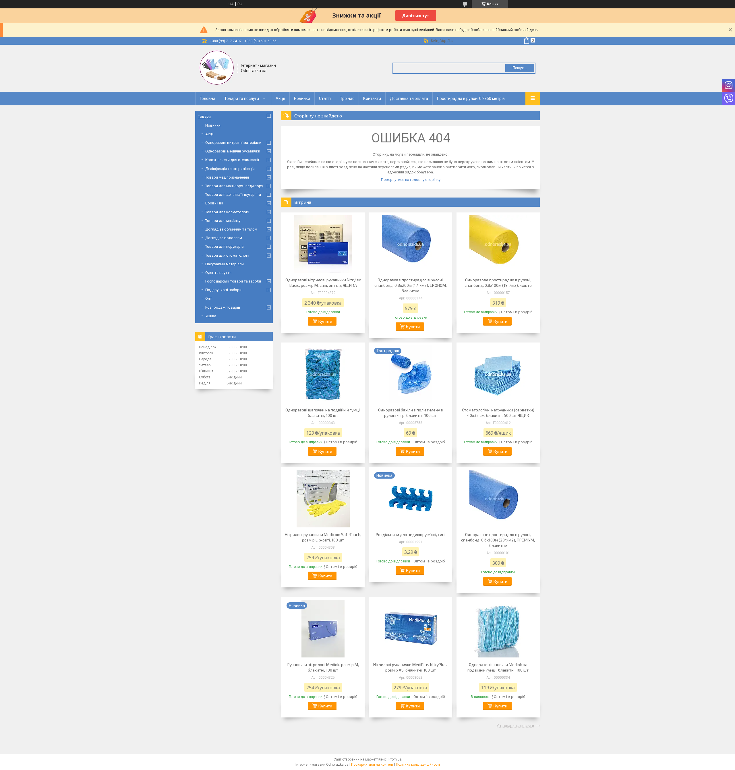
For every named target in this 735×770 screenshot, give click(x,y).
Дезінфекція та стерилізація (230, 169)
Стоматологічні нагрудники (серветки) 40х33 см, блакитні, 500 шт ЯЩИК (498, 412)
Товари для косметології (227, 212)
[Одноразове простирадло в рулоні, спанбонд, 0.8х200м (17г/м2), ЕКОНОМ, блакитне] (410, 244)
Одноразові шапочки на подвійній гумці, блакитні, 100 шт (323, 412)
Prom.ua (395, 759)
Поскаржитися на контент (372, 765)
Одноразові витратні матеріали (233, 142)
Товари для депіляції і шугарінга (233, 194)
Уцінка (210, 316)
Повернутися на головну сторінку (410, 179)
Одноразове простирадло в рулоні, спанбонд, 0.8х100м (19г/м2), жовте (498, 282)
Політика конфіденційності (418, 765)
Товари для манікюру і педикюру (234, 186)
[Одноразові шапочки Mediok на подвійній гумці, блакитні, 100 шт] (498, 628)
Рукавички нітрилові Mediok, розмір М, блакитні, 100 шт (323, 667)
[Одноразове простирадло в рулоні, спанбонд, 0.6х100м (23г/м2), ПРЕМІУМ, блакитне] (498, 498)
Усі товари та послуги (515, 726)
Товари (204, 116)
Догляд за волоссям (223, 238)
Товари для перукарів (224, 246)
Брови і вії (214, 203)
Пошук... (519, 68)
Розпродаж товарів (222, 307)
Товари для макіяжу (222, 220)
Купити (325, 321)
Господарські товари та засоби (233, 281)
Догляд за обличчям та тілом (231, 229)
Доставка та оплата (409, 98)
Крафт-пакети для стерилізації (232, 160)
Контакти (372, 98)
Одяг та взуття (218, 272)
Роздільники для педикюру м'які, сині (410, 534)
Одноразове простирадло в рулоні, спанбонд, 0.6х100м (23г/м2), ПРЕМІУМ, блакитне (498, 540)
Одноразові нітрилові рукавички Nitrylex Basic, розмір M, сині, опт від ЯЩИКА (323, 282)
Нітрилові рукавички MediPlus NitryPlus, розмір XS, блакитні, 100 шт (410, 667)
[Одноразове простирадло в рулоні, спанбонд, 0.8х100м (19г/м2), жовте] (498, 244)
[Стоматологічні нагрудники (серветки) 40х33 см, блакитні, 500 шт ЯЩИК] (498, 374)
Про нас (347, 98)
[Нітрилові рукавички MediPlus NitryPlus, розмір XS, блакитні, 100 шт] (410, 628)
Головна (207, 98)
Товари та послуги (241, 98)
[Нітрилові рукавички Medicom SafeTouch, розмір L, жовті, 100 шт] (323, 498)
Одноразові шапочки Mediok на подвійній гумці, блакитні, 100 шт (498, 667)
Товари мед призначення (227, 177)
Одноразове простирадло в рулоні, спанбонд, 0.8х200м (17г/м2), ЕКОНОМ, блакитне (410, 285)
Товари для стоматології (227, 255)
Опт (208, 298)
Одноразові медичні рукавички (232, 151)
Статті (325, 98)
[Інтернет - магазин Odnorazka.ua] (217, 68)
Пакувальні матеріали (224, 264)
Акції (280, 98)
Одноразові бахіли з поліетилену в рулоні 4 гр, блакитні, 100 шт (410, 412)
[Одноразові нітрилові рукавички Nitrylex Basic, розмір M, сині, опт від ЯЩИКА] (323, 244)
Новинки (302, 98)
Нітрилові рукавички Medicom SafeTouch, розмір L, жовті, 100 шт (323, 537)
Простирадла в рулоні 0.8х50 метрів (471, 98)
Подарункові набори (223, 290)
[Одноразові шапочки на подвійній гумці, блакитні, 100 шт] (323, 374)
